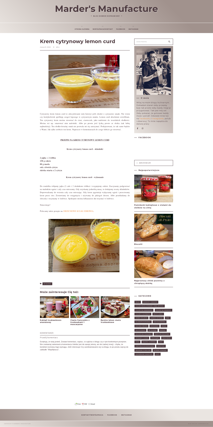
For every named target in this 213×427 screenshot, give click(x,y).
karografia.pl (203, 423)
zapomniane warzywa (144, 354)
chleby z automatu (143, 314)
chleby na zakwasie (163, 310)
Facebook (120, 29)
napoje (163, 330)
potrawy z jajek (142, 338)
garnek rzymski (157, 318)
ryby (137, 342)
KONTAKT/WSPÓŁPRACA (92, 415)
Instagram (133, 29)
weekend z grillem (143, 350)
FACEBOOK (112, 415)
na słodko (47, 284)
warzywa (161, 346)
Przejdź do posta (48, 327)
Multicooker (140, 330)
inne (167, 318)
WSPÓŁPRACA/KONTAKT (103, 29)
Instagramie (158, 119)
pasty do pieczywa (162, 334)
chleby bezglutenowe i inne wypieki (150, 306)
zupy (157, 354)
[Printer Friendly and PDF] (85, 405)
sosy (161, 342)
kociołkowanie (159, 322)
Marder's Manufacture (106, 8)
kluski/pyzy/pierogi (143, 322)
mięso (164, 326)
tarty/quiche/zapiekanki (145, 346)
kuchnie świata (141, 326)
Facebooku (145, 119)
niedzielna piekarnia (144, 334)
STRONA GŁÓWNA (82, 29)
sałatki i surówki (149, 342)
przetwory (166, 338)
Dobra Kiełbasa (141, 318)
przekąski (155, 338)
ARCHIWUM (144, 163)
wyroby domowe (160, 350)
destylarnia (158, 314)
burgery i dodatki (150, 302)
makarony (154, 326)
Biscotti (138, 244)
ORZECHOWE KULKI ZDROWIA (78, 211)
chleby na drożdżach (144, 310)
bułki (138, 302)
